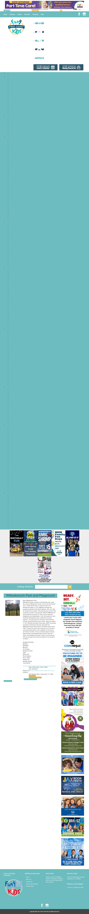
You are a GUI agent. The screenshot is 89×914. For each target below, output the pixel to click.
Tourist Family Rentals (15, 422)
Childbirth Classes (14, 233)
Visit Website (32, 676)
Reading (11, 102)
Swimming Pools (13, 206)
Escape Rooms (13, 156)
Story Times (12, 378)
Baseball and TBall (14, 429)
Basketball (12, 430)
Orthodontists (13, 253)
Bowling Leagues (14, 432)
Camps (8, 73)
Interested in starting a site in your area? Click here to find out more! (54, 880)
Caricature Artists (14, 278)
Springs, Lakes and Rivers (16, 203)
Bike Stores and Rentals (16, 392)
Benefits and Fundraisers (16, 498)
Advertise (27, 14)
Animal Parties (13, 269)
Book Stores (12, 394)
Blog (42, 14)
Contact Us (29, 881)
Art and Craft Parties (15, 271)
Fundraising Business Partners (17, 123)
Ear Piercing (12, 403)
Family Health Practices (15, 245)
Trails (10, 217)
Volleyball (11, 488)
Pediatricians (12, 259)
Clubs (10, 337)
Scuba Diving (13, 470)
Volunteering (12, 385)
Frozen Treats (13, 406)
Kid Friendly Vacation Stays (16, 175)
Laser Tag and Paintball (15, 177)
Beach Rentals (13, 390)
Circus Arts (12, 335)
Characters (12, 283)
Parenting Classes (14, 364)
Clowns (11, 285)
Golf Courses (13, 168)
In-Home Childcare (14, 88)
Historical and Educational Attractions (19, 170)
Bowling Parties (13, 274)
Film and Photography (15, 351)
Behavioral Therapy (14, 226)
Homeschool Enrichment (16, 354)
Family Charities (13, 118)
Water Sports (12, 489)
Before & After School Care (16, 78)
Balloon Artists (13, 272)
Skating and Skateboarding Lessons (19, 472)
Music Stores (12, 413)
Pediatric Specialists (14, 257)
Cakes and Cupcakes (15, 276)
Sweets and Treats (14, 420)
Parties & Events (10, 267)
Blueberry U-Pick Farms (15, 500)
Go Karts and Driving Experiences (18, 167)
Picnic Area (51, 670)
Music (11, 359)
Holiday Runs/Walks (14, 512)
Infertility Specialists (14, 246)
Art (10, 331)
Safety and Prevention (15, 368)
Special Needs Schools (15, 106)
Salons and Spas (14, 196)
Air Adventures (13, 139)
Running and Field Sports (16, 467)
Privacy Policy (30, 886)
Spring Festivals (13, 522)
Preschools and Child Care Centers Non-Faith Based (23, 97)
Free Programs (13, 352)
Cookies (11, 288)
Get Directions (33, 679)
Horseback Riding (14, 453)
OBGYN (11, 250)
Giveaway (35, 14)
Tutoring (11, 111)
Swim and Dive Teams (15, 482)
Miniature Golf (13, 182)
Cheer (11, 434)
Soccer (11, 474)
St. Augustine (35, 10)
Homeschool (12, 87)
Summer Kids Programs (15, 380)
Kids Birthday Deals (14, 305)
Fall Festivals (13, 505)
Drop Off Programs (14, 82)
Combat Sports (13, 436)
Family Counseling (14, 241)
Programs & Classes (11, 328)
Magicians (12, 307)
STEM (11, 377)
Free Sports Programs (15, 443)
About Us (28, 879)
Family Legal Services (15, 120)
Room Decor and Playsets (16, 415)
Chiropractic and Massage (16, 234)
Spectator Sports (14, 200)
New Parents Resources (16, 127)
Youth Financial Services (16, 135)
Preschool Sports (14, 460)
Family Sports (13, 439)
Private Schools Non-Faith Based (18, 101)
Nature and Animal (14, 361)
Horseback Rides (14, 172)
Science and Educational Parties (18, 319)
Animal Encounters (14, 141)
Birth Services (13, 229)
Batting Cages (13, 144)
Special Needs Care (14, 260)
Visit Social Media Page (35, 677)
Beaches (11, 146)
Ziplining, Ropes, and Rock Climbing (19, 220)
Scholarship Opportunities (16, 104)
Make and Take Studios (15, 180)
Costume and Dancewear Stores (18, 401)
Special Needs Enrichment (16, 373)
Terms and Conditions (32, 884)
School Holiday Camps (15, 75)
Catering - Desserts (14, 279)
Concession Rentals (14, 286)
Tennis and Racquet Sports (16, 486)
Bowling (11, 147)
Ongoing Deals (13, 517)
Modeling (11, 358)
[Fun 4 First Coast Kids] (16, 27)
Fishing (11, 160)
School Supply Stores (15, 417)
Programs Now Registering (16, 366)
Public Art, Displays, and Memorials (19, 191)
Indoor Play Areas (14, 174)
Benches (31, 670)
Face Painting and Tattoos (16, 295)
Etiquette (11, 347)
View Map (26, 679)
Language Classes (14, 356)
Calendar (12, 14)
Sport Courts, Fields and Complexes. (19, 201)
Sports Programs (10, 425)
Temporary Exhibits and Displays (18, 210)
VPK (10, 115)
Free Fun (11, 161)
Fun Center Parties (14, 300)
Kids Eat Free (13, 411)
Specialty (11, 375)
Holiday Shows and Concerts (17, 514)
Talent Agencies (13, 134)
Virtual (11, 384)
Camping (11, 149)
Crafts (11, 340)
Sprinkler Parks (13, 205)
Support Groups (13, 132)
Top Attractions (13, 213)
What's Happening (11, 493)
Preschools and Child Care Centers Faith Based (22, 95)
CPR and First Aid (14, 236)
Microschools (13, 94)
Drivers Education (14, 345)
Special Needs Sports (15, 477)
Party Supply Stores (14, 316)
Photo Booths (13, 318)
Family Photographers (15, 121)
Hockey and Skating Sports (16, 449)
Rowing (11, 465)
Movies (11, 184)
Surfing (11, 481)
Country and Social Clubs (16, 151)
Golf (10, 444)
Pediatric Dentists (14, 255)
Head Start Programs (15, 85)
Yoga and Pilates (14, 491)
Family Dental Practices (15, 243)
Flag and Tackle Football (16, 441)
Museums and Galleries (15, 186)
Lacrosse (11, 455)
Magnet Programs (14, 92)
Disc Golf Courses (14, 154)
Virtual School (13, 113)
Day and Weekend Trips (16, 153)
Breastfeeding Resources (16, 231)
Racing (11, 462)
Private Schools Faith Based (17, 99)
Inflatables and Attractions (16, 304)
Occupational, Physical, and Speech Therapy (21, 252)
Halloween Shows (14, 507)
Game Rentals (13, 302)
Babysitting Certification (15, 333)
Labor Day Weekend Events (17, 515)
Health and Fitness (14, 448)
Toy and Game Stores (15, 423)
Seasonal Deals (13, 519)
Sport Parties (12, 325)
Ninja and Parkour (14, 458)
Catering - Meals (13, 281)
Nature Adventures (14, 187)
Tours (10, 215)
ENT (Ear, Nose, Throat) (16, 239)
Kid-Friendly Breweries (15, 408)
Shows (11, 521)
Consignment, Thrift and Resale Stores (20, 399)
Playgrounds (12, 189)
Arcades (11, 142)
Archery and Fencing (15, 427)
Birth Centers (13, 227)
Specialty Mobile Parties (15, 323)
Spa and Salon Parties (15, 321)
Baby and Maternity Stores (16, 389)
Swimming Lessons (14, 484)
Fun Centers (12, 163)
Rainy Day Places (14, 193)
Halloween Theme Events (16, 509)
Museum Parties (13, 311)
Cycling (11, 437)
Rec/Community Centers (16, 194)
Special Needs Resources (16, 130)
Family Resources (11, 116)
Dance (11, 342)
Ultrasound (12, 262)
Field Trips (12, 158)
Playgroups (12, 128)
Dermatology (12, 238)
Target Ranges (13, 208)
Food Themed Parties (15, 297)
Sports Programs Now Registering (18, 479)
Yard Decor (12, 326)
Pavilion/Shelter (43, 670)
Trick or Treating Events (15, 526)
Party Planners (13, 314)
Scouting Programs (14, 370)
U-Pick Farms (13, 528)
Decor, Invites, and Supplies (17, 290)
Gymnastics (12, 446)
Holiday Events (13, 510)
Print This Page (8, 681)
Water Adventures (14, 219)
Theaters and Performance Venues (19, 212)
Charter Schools (13, 80)
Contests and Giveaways (16, 502)
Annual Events (13, 495)
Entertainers (12, 293)
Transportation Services (15, 109)
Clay (61, 10)
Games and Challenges (15, 165)
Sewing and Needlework (16, 371)
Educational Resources (15, 83)
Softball (11, 476)
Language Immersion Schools (17, 90)
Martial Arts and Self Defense (17, 456)
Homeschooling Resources (16, 125)
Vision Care (12, 264)
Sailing (11, 469)
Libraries (11, 179)
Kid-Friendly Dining (14, 410)
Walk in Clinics (13, 266)
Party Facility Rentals (15, 312)
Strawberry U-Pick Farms (16, 524)
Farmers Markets (14, 404)
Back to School (13, 496)
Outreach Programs (14, 363)
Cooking (11, 338)
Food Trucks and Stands (16, 298)
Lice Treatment (13, 248)
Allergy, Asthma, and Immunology (18, 224)
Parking (36, 670)
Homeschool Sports (14, 451)
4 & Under (12, 330)
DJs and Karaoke (14, 292)
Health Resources (11, 222)
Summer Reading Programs (17, 382)
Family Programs (14, 349)
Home (5, 14)
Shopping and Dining (11, 387)
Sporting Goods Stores (15, 418)
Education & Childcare (12, 76)
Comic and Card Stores (15, 397)
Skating (11, 198)
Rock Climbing (13, 463)
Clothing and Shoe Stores (16, 396)
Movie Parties (13, 309)
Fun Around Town (11, 137)
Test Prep (12, 108)
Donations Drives (14, 503)
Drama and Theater (14, 344)
